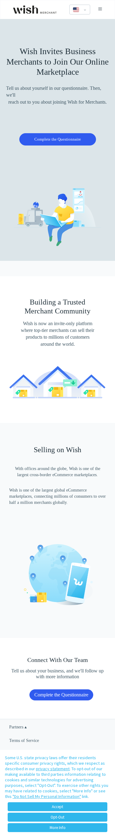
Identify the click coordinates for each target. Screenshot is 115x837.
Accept (57, 806)
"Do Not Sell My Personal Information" (47, 796)
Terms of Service (24, 740)
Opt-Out (57, 817)
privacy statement (53, 768)
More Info (58, 827)
